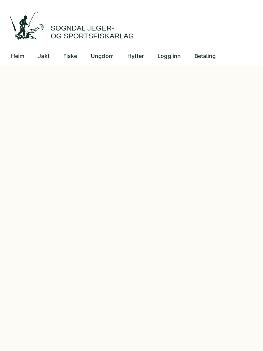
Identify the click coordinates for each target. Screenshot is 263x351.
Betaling (205, 55)
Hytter (135, 55)
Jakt (43, 55)
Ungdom (102, 55)
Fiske (70, 55)
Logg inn (169, 55)
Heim (17, 55)
